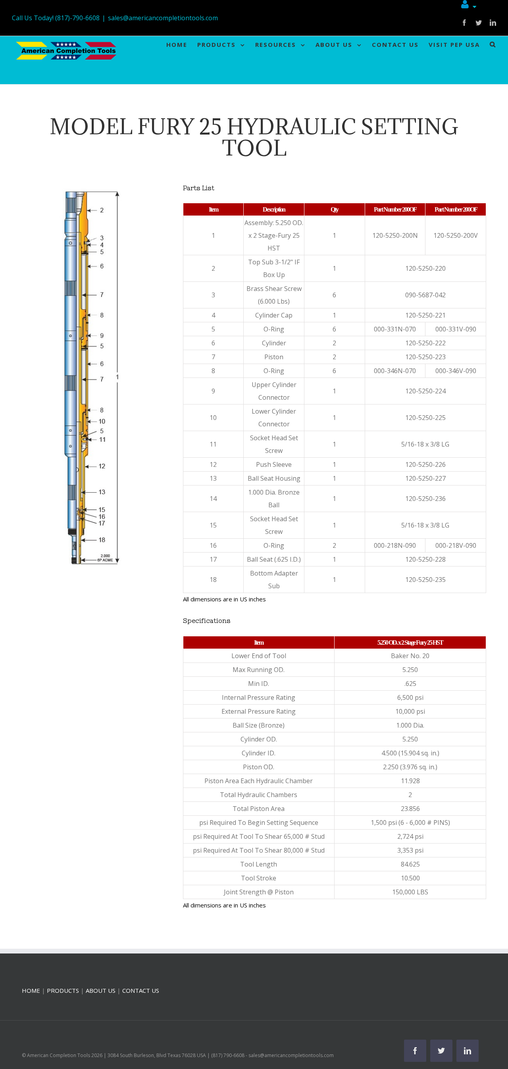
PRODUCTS (63, 990)
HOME (31, 990)
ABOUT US (100, 990)
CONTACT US (140, 990)
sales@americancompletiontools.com (163, 17)
